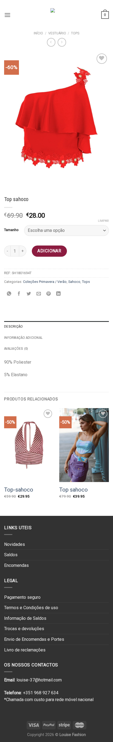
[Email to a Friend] (38, 293)
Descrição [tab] (13, 326)
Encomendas (16, 565)
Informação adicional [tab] (23, 337)
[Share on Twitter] (28, 293)
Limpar (103, 221)
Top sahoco (73, 489)
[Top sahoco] (84, 445)
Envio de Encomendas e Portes (34, 639)
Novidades (14, 544)
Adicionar (49, 250)
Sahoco (74, 282)
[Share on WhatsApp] (9, 293)
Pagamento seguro (22, 597)
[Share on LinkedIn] (58, 293)
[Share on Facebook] (19, 293)
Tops (75, 33)
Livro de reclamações (25, 650)
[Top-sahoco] (29, 445)
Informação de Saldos (25, 618)
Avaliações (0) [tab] (16, 348)
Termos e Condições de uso (31, 607)
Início (38, 33)
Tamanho (11, 230)
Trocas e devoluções (24, 628)
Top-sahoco (18, 489)
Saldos (11, 554)
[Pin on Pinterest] (48, 293)
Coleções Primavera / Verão (45, 282)
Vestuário (57, 33)
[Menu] (7, 15)
